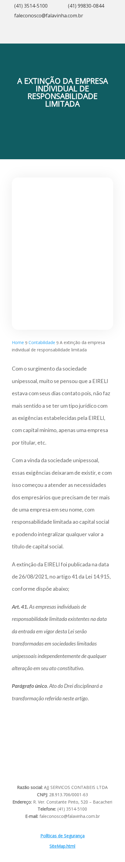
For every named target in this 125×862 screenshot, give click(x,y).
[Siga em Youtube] (93, 36)
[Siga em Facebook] (105, 36)
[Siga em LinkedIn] (117, 36)
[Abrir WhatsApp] (15, 846)
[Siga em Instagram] (81, 36)
